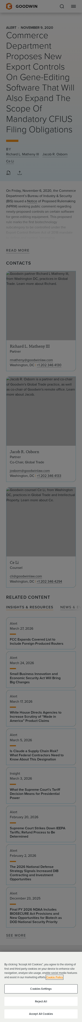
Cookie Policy (54, 977)
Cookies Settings (41, 989)
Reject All (41, 1001)
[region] (41, 987)
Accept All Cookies (41, 1014)
